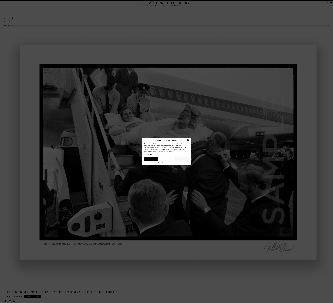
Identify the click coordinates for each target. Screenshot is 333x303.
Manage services (150, 154)
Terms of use (170, 162)
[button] (188, 140)
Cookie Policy (162, 162)
